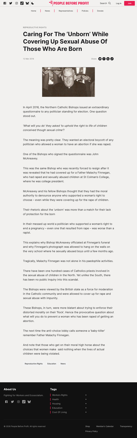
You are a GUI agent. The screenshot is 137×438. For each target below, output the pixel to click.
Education (51, 363)
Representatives (66, 11)
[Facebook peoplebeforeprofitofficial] (4, 3)
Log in (118, 3)
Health (55, 399)
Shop (87, 426)
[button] (32, 3)
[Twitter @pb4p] (10, 3)
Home (33, 11)
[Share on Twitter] (100, 59)
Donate (100, 11)
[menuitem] (87, 426)
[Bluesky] (27, 3)
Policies (85, 11)
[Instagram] (16, 3)
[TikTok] (22, 3)
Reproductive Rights (34, 27)
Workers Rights (59, 395)
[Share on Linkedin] (108, 59)
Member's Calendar (105, 426)
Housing (56, 403)
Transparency (126, 426)
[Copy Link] (112, 59)
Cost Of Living (59, 412)
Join (129, 3)
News (47, 11)
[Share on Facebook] (104, 59)
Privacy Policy (91, 431)
